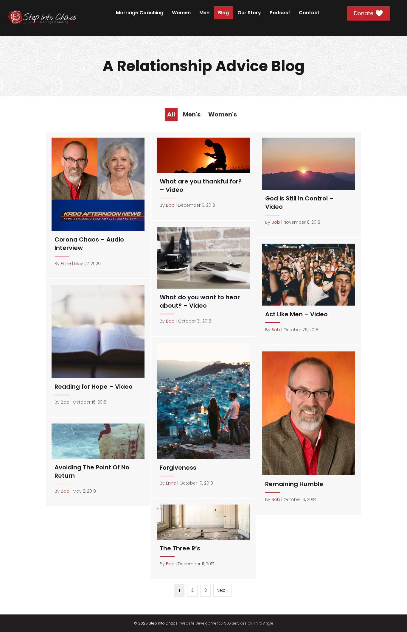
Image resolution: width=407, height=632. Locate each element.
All (171, 114)
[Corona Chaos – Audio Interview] (98, 205)
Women (181, 12)
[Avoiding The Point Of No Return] (98, 462)
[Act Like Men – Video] (308, 291)
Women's (222, 114)
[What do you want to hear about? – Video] (203, 278)
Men (204, 12)
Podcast (280, 12)
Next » (222, 590)
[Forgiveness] (203, 417)
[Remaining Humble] (308, 430)
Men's (192, 114)
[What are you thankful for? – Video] (203, 176)
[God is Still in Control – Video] (308, 184)
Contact (309, 12)
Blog (223, 12)
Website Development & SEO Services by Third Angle (226, 623)
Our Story (249, 12)
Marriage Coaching (139, 12)
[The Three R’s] (203, 539)
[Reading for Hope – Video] (98, 348)
